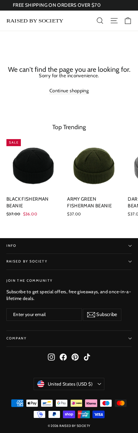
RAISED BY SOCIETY (26, 261)
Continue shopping (69, 91)
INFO (11, 246)
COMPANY (16, 338)
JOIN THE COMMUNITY (29, 281)
